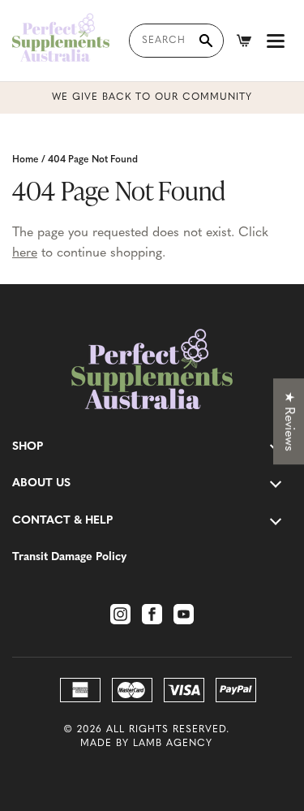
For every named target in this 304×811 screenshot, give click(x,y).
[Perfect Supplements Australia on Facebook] (152, 614)
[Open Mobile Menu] (275, 40)
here (24, 253)
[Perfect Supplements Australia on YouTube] (183, 614)
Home (25, 160)
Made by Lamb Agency (146, 743)
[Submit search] (206, 40)
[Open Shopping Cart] (244, 40)
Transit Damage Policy (69, 557)
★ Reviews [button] (288, 421)
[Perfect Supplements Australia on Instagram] (120, 614)
